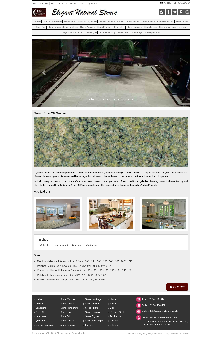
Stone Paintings (87, 27)
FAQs (167, 334)
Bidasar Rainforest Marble (111, 22)
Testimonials (116, 316)
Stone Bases (182, 22)
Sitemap (73, 3)
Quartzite (92, 22)
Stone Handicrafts (165, 22)
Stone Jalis (41, 27)
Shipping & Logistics (180, 334)
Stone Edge (136, 32)
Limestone (82, 22)
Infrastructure (133, 334)
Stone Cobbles (132, 22)
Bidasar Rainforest (45, 325)
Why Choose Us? (156, 334)
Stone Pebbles (148, 22)
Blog (53, 3)
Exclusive (181, 27)
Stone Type (91, 32)
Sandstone (57, 22)
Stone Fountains (134, 27)
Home (35, 3)
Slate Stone (69, 22)
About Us (44, 3)
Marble (37, 22)
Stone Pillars (119, 27)
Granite (46, 22)
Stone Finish (123, 32)
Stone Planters (104, 27)
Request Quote (117, 312)
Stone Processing (107, 32)
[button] (44, 73)
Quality (143, 334)
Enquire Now (177, 286)
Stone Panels (54, 27)
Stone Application (152, 32)
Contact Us (62, 3)
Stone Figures (150, 27)
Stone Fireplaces (70, 27)
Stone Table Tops (167, 27)
